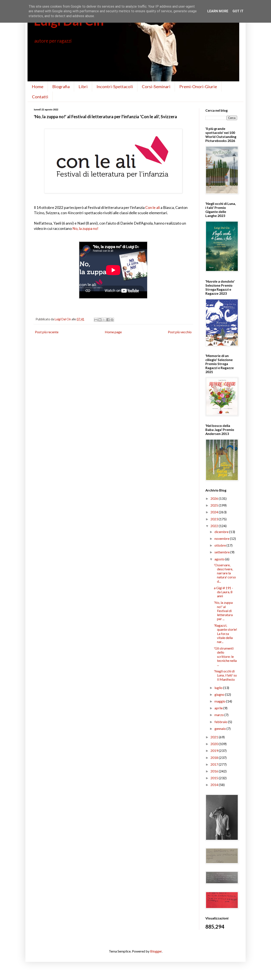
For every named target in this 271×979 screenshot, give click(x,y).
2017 (214, 764)
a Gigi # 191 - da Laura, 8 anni (223, 592)
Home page (113, 332)
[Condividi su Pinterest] (112, 320)
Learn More (217, 11)
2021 (214, 737)
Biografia (61, 86)
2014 (214, 785)
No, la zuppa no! (85, 228)
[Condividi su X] (104, 320)
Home (37, 86)
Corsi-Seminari (156, 86)
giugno (219, 694)
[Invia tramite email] (96, 320)
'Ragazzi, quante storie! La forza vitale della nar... (225, 633)
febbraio (221, 722)
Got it (237, 11)
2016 (214, 771)
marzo (219, 715)
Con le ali (152, 207)
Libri (83, 86)
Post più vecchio (180, 332)
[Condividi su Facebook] (108, 320)
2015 (214, 778)
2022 (214, 526)
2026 (214, 498)
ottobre (220, 545)
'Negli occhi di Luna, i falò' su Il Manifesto (225, 675)
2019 (214, 750)
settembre (222, 552)
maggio (220, 701)
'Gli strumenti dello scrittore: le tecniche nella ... (225, 656)
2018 (214, 757)
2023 (214, 519)
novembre (222, 538)
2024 (214, 512)
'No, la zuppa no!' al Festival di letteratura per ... (223, 610)
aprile (218, 708)
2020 (214, 744)
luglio (218, 688)
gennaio (220, 728)
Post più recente (46, 332)
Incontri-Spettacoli (115, 86)
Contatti (40, 96)
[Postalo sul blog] (100, 320)
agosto (219, 559)
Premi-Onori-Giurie (198, 86)
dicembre (221, 532)
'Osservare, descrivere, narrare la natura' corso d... (225, 573)
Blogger (156, 951)
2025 (214, 505)
